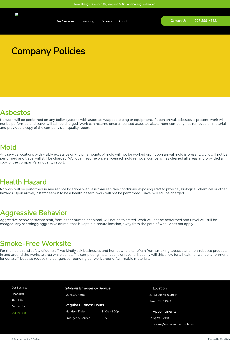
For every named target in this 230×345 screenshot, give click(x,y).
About (122, 21)
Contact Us (178, 21)
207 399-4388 (206, 21)
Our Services (65, 21)
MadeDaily (225, 339)
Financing (87, 21)
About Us (17, 300)
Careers (106, 21)
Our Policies (19, 312)
